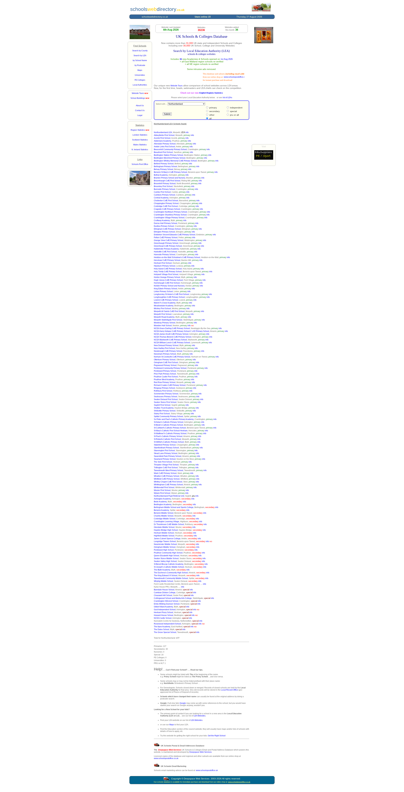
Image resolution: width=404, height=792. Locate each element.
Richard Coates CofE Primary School (170, 385)
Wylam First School (162, 493)
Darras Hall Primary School (165, 223)
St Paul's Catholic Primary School (168, 436)
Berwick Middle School (163, 513)
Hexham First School (163, 263)
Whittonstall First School (164, 487)
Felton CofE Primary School (166, 237)
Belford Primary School (164, 164)
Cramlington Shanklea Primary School (170, 215)
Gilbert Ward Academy (163, 607)
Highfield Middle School (164, 536)
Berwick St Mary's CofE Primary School (170, 172)
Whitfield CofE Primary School (167, 479)
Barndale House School (164, 590)
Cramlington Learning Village (166, 521)
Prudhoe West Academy (164, 379)
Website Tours (140, 93)
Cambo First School (162, 192)
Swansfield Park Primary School (167, 456)
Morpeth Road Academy (164, 317)
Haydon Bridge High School (166, 530)
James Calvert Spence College (167, 538)
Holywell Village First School (166, 274)
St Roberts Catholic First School (167, 439)
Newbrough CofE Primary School (168, 351)
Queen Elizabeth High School (166, 556)
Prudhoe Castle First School (166, 377)
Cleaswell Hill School (163, 595)
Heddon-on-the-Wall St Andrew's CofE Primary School (177, 257)
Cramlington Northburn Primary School (170, 212)
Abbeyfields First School (164, 135)
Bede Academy (160, 502)
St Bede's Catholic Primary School (168, 425)
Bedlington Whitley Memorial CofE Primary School (175, 161)
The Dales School (161, 629)
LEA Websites (199, 716)
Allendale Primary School (165, 144)
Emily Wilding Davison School (167, 604)
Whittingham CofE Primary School (168, 485)
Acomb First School (162, 138)
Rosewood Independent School (167, 624)
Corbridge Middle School (164, 519)
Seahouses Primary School (165, 396)
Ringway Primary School (164, 388)
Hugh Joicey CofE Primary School (168, 280)
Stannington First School (164, 450)
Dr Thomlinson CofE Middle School (169, 524)
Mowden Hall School (163, 325)
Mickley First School (162, 308)
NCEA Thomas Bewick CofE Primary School (172, 337)
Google (183, 703)
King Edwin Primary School (165, 289)
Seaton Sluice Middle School (166, 558)
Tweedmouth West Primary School (168, 470)
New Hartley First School (164, 348)
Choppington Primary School (166, 203)
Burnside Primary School (164, 189)
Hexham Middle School (164, 533)
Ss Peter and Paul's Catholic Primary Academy (174, 419)
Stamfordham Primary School (166, 448)
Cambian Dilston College (164, 592)
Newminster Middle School (165, 544)
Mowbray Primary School (164, 323)
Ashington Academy (162, 499)
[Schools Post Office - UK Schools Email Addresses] (261, 11)
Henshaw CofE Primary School (167, 260)
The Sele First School (163, 462)
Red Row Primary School (164, 382)
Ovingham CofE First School (166, 362)
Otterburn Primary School (164, 360)
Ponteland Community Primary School (170, 368)
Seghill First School (162, 405)
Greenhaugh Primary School (166, 243)
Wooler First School (162, 490)
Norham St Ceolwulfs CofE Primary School (172, 357)
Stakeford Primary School (165, 445)
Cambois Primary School (164, 195)
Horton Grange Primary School (167, 277)
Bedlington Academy (163, 504)
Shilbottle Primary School (164, 411)
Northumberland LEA (163, 132)
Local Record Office (229, 690)
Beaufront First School (163, 152)
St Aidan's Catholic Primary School (168, 422)
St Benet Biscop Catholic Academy (168, 564)
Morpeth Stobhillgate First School (168, 320)
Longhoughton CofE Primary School (169, 297)
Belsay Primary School (163, 169)
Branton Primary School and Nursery (169, 178)
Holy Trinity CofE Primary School (168, 271)
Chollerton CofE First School (166, 200)
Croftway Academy (162, 220)
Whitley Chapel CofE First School (168, 482)
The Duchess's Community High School (171, 573)
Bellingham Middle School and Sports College (173, 507)
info (187, 132)
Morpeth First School (163, 314)
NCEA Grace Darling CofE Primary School (172, 328)
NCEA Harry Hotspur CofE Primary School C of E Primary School (181, 331)
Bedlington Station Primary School (168, 155)
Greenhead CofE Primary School (168, 246)
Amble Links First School (164, 146)
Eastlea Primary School (164, 226)
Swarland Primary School (165, 459)
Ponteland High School (164, 550)
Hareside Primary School (164, 254)
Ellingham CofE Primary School (167, 229)
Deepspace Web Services (200, 752)
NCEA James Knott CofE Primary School (171, 334)
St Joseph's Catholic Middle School (169, 567)
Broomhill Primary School (165, 183)
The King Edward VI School (165, 575)
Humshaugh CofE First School (167, 283)
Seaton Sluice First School (165, 402)
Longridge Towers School (165, 541)
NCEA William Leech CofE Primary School (172, 342)
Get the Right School (217, 736)
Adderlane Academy (162, 141)
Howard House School (163, 615)
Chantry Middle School (163, 516)
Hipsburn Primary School (164, 266)
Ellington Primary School (164, 232)
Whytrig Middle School (163, 581)
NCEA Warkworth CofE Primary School (170, 340)
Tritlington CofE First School (166, 467)
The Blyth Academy (162, 570)
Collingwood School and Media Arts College (173, 598)
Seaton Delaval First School (166, 399)
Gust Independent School (165, 609)
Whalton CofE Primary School (166, 476)
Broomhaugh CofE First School (167, 181)
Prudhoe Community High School (168, 553)
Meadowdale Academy (163, 306)
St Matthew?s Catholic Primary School (170, 433)
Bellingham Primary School (165, 166)
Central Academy (161, 198)
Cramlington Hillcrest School (166, 601)
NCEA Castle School (163, 618)
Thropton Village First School (166, 465)
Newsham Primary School (165, 354)
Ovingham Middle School (164, 547)
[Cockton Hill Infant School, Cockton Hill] (140, 38)
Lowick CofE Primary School (166, 300)
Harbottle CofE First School (165, 252)
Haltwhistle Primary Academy (166, 249)
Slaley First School (162, 413)
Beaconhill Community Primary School (170, 149)
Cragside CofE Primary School (167, 209)
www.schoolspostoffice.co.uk (228, 77)
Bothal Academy (161, 175)
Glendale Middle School (164, 527)
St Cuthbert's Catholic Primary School (170, 428)
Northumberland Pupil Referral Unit (169, 496)
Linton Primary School (163, 291)
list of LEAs (227, 97)
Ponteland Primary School (165, 371)
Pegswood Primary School (165, 365)
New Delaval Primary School (166, 345)
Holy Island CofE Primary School (168, 269)
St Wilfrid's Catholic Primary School (169, 442)
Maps (171, 725)
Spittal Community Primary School (168, 416)
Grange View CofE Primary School (168, 240)
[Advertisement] (263, 93)
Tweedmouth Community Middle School (171, 578)
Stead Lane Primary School (165, 453)
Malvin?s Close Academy (164, 303)
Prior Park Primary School (165, 374)
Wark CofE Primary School (165, 473)
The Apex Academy (162, 627)
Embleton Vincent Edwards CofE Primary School (174, 235)
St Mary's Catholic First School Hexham (170, 431)
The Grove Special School (165, 632)
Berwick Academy (161, 510)
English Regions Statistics (211, 93)
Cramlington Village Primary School (169, 218)
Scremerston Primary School (166, 394)
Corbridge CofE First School (166, 206)
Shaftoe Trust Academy (164, 408)
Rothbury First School (163, 391)
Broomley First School (163, 186)
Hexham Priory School (163, 612)
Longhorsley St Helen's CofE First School (171, 294)
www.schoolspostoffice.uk (207, 770)
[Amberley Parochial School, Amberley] (140, 184)
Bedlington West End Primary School (169, 158)
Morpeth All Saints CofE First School (169, 311)
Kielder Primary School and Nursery (169, 286)
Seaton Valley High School (165, 561)
